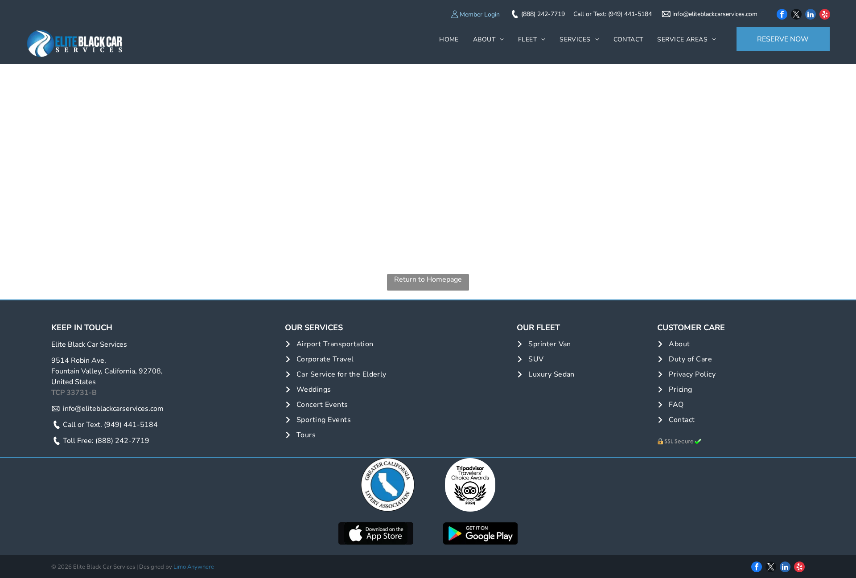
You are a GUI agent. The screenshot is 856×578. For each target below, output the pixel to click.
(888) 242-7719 (543, 14)
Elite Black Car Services (89, 344)
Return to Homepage (428, 279)
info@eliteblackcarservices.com (714, 14)
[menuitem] (449, 39)
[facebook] (782, 15)
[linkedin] (810, 15)
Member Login (480, 14)
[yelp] (824, 15)
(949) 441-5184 (630, 14)
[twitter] (796, 15)
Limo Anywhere (193, 567)
